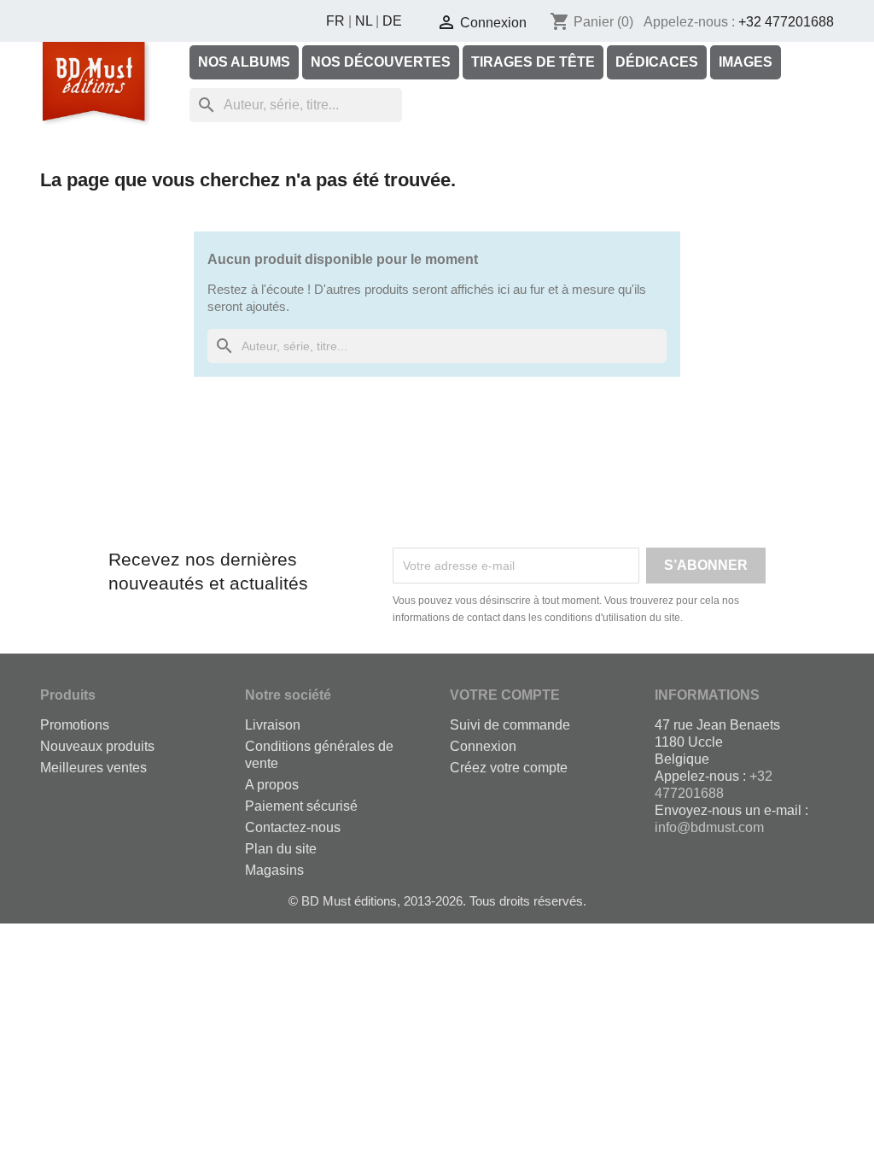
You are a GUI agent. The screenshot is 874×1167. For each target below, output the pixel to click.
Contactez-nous (293, 827)
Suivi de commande (510, 725)
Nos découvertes (381, 62)
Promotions (74, 725)
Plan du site (281, 849)
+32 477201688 (786, 22)
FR (335, 21)
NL (363, 21)
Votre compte (505, 695)
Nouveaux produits (97, 746)
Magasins (274, 870)
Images (745, 62)
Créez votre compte (509, 767)
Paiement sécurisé (301, 806)
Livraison (272, 725)
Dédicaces (656, 62)
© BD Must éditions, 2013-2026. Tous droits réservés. (437, 901)
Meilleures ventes (93, 767)
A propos (272, 784)
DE (392, 21)
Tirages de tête (533, 62)
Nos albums (244, 62)
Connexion (483, 746)
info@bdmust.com (709, 827)
